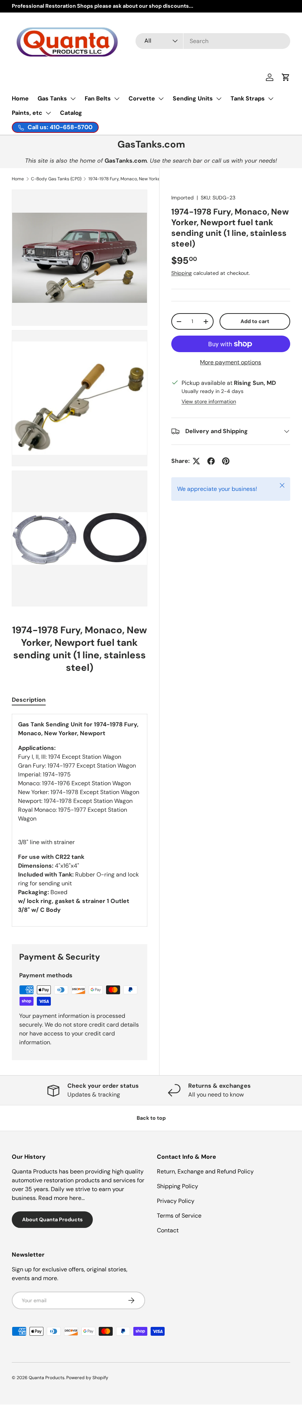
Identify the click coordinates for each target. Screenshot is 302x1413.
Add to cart (254, 321)
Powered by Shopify (87, 1378)
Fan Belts (98, 98)
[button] (286, 77)
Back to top (151, 1118)
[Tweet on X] (196, 461)
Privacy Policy (175, 1201)
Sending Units (193, 98)
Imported (182, 197)
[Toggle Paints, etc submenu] (48, 113)
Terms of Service (179, 1215)
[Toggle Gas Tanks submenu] (73, 98)
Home (20, 98)
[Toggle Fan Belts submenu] (116, 98)
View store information (209, 401)
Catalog (71, 113)
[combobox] (213, 41)
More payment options (230, 362)
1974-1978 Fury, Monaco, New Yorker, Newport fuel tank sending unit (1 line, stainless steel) (132, 179)
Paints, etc (27, 113)
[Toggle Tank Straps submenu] (270, 98)
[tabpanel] (79, 820)
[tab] (29, 699)
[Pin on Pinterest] (225, 461)
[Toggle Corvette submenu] (161, 98)
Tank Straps (248, 98)
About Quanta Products (52, 1219)
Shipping (181, 273)
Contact (168, 1230)
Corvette (142, 98)
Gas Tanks (52, 98)
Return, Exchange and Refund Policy (205, 1171)
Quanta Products (46, 1378)
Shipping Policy (177, 1186)
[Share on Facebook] (211, 461)
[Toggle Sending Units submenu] (218, 98)
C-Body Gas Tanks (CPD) (56, 179)
